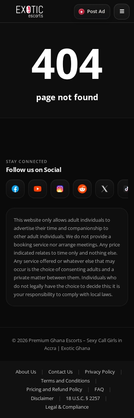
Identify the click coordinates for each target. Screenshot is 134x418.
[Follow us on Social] (82, 188)
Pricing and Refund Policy (54, 389)
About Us (26, 371)
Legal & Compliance (67, 406)
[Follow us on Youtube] (37, 188)
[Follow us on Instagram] (60, 188)
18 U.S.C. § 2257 (83, 398)
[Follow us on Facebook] (15, 188)
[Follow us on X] (104, 188)
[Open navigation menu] (122, 11)
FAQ (99, 389)
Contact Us (60, 371)
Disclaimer (42, 398)
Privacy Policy (100, 371)
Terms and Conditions (65, 380)
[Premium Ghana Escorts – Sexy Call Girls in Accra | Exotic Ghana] (29, 12)
